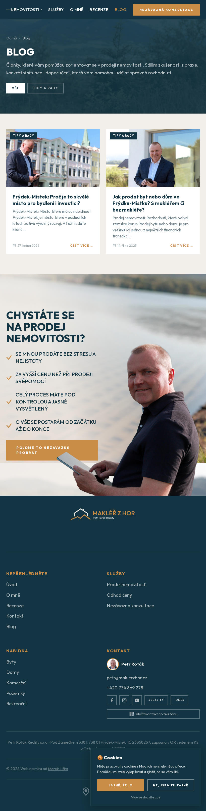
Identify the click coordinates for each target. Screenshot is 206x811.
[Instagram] (124, 700)
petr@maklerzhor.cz (127, 678)
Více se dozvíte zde (146, 797)
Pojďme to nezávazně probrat (43, 450)
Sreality (156, 700)
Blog (121, 9)
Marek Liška (58, 768)
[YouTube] (137, 700)
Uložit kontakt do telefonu (156, 714)
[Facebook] (112, 700)
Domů (11, 38)
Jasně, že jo (121, 785)
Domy (12, 672)
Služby (56, 9)
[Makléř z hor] (8, 10)
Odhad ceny (119, 595)
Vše (15, 88)
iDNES (179, 700)
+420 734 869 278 (125, 688)
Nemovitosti (26, 9)
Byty (11, 662)
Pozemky (15, 693)
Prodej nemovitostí (126, 584)
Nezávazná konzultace (166, 10)
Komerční (16, 683)
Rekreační (16, 703)
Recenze (99, 9)
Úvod (11, 584)
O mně (76, 9)
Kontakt (14, 616)
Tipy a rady (45, 88)
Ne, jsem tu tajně (170, 785)
